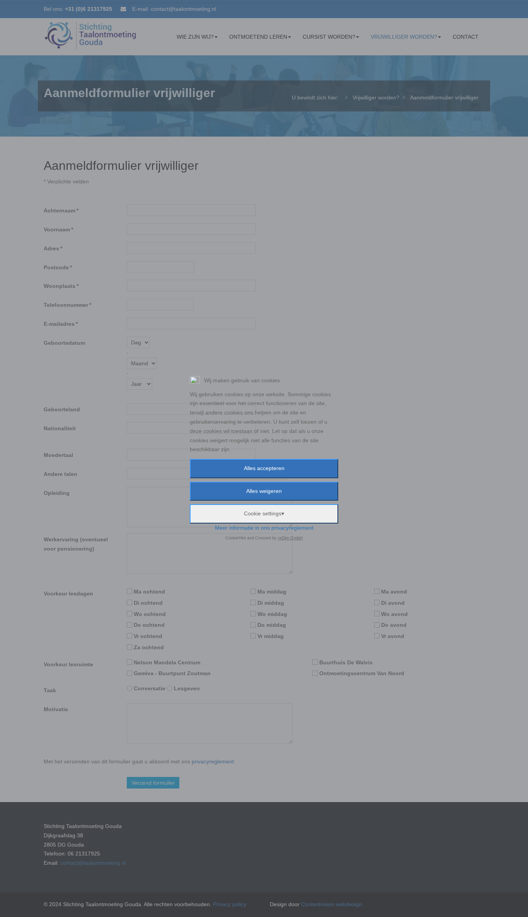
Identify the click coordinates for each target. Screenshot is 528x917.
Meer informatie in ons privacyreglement (264, 528)
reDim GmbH (290, 537)
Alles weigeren (264, 491)
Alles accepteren (264, 468)
